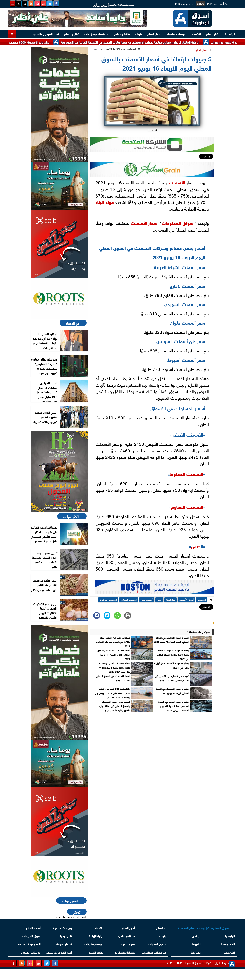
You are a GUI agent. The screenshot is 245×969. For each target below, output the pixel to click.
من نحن (196, 935)
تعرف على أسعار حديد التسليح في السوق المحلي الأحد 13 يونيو (172, 678)
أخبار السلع (212, 33)
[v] (154, 588)
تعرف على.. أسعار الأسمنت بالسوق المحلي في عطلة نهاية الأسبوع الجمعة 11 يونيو (114, 706)
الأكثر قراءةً (71, 516)
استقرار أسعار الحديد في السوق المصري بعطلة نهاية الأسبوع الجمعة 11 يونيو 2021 (173, 706)
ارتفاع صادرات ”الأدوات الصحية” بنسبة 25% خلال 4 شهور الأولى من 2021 (173, 654)
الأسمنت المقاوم (187, 506)
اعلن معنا (229, 952)
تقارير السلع (71, 33)
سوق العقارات (157, 943)
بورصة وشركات (93, 943)
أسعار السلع (154, 33)
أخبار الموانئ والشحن (46, 33)
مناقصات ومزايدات (96, 33)
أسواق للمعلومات (178, 223)
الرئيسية (230, 33)
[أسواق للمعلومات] (59, 298)
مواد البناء (105, 202)
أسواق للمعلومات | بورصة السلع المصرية (204, 927)
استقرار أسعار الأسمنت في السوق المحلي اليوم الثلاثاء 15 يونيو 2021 (171, 639)
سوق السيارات (31, 935)
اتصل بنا (196, 952)
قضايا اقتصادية (125, 952)
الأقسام (161, 927)
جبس (196, 546)
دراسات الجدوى (31, 952)
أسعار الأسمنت (144, 223)
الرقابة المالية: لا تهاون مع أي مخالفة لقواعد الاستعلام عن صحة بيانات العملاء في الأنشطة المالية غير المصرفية (151, 42)
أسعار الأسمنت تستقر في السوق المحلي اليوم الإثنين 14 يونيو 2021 (113, 654)
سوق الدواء (127, 943)
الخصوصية (228, 943)
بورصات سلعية (176, 33)
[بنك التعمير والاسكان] (59, 104)
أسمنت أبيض (147, 599)
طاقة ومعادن (122, 33)
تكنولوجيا (66, 935)
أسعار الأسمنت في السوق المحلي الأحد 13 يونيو (113, 678)
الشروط (196, 943)
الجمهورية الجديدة (29, 943)
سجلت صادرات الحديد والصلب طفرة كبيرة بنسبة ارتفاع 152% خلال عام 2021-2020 (114, 667)
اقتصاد (196, 33)
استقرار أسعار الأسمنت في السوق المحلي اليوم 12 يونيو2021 (172, 691)
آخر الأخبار (73, 323)
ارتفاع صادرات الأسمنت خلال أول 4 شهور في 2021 (171, 665)
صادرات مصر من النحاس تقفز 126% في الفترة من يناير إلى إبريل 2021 (112, 641)
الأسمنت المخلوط (186, 473)
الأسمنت (177, 182)
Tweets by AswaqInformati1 (71, 917)
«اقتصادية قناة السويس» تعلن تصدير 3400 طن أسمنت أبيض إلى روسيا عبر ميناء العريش (112, 693)
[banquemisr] (59, 186)
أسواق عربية (64, 943)
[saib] (59, 244)
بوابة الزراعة (96, 935)
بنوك (138, 33)
